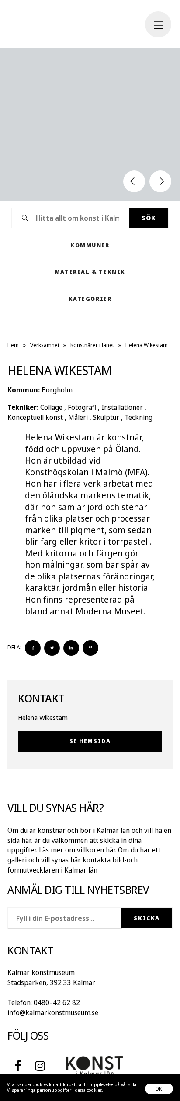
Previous (134, 181)
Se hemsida (90, 741)
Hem (13, 345)
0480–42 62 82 (57, 1002)
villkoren (90, 850)
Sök (149, 218)
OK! (159, 1088)
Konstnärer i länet (92, 345)
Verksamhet (44, 345)
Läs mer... (113, 1090)
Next (160, 181)
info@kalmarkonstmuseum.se (52, 1012)
